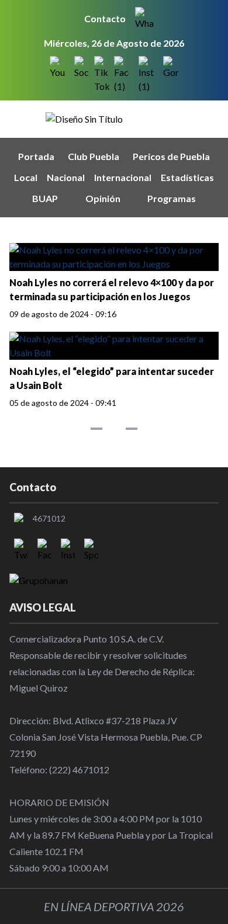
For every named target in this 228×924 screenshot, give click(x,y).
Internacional (122, 177)
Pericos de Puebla (171, 156)
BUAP (45, 198)
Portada (36, 156)
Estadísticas (187, 177)
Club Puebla (93, 156)
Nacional (66, 177)
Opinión (102, 198)
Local (25, 177)
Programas (171, 198)
